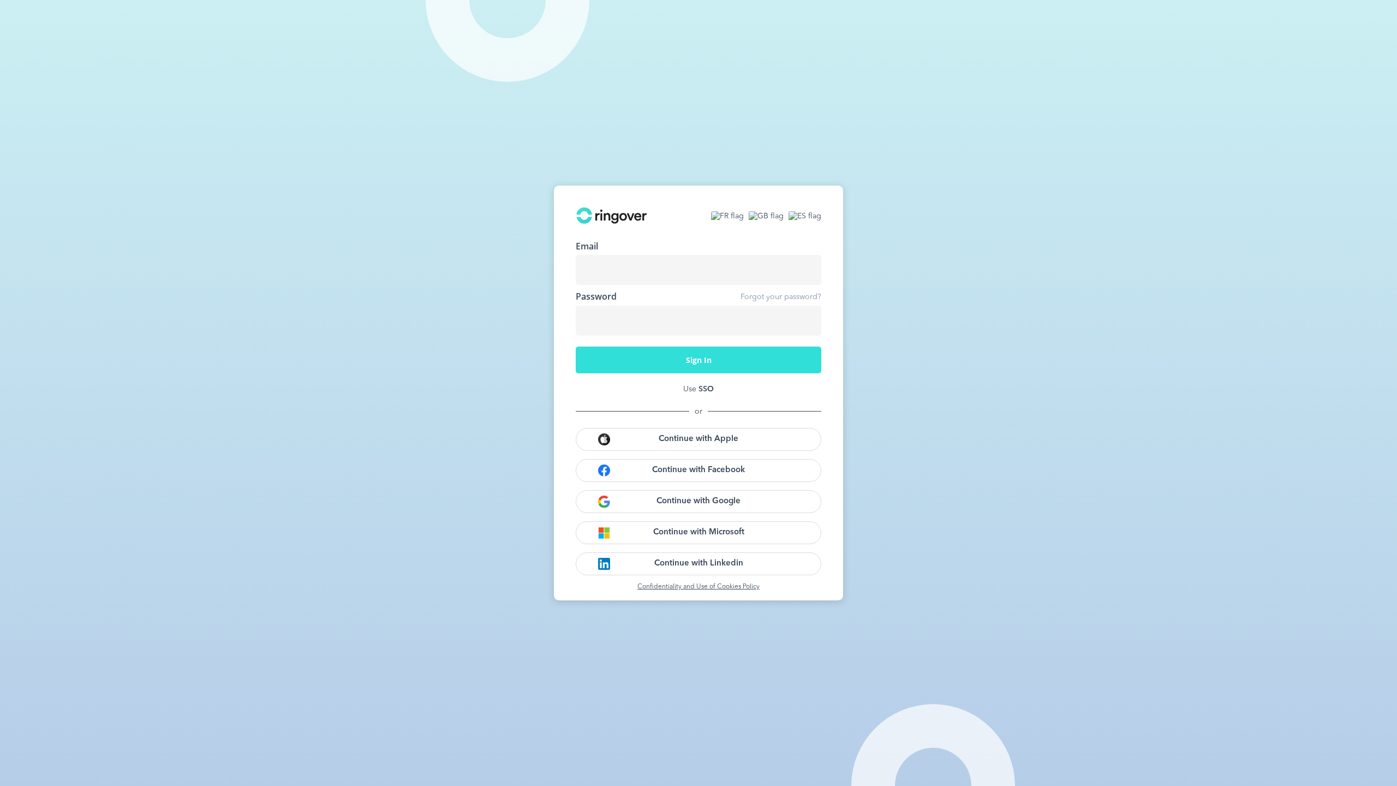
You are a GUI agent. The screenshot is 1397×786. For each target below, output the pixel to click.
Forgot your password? (781, 297)
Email (587, 246)
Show (805, 320)
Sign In (699, 360)
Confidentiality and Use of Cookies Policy (698, 586)
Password (596, 296)
